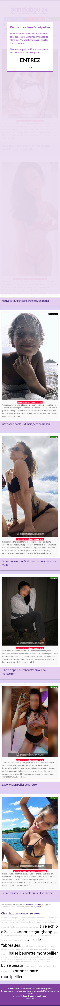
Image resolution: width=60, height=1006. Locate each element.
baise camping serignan (30, 927)
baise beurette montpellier (33, 952)
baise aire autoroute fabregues (34, 920)
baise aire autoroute (36, 959)
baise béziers (42, 946)
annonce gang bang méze (18, 961)
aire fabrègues (6, 972)
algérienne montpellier (31, 957)
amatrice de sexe (22, 922)
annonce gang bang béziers (39, 949)
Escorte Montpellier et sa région (20, 784)
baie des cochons (10, 922)
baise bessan (12, 965)
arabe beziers (11, 933)
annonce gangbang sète (20, 949)
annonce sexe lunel (8, 959)
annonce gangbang (34, 931)
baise (40, 966)
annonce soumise (46, 957)
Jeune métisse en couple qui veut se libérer (27, 893)
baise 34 (19, 957)
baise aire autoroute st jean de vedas (14, 940)
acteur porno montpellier (30, 918)
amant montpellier (31, 966)
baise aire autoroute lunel (48, 918)
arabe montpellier (49, 966)
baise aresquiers (20, 935)
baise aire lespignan (42, 961)
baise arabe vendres (14, 927)
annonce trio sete (22, 959)
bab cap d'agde (32, 935)
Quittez (30, 67)
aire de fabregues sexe (28, 946)
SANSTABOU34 (15, 988)
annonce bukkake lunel (46, 935)
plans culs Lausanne (33, 904)
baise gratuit (36, 907)
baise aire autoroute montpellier (41, 922)
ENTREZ (30, 60)
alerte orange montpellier (10, 918)
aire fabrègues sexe (8, 957)
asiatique (31, 961)
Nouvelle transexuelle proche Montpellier (25, 300)
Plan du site (30, 998)
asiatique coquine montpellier (12, 920)
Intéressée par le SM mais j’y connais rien (26, 424)
